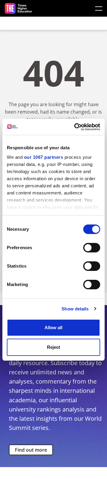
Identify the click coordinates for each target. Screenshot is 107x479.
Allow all (53, 327)
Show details (75, 308)
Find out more (31, 450)
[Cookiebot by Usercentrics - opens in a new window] (75, 127)
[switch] (91, 247)
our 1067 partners (43, 157)
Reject (53, 347)
